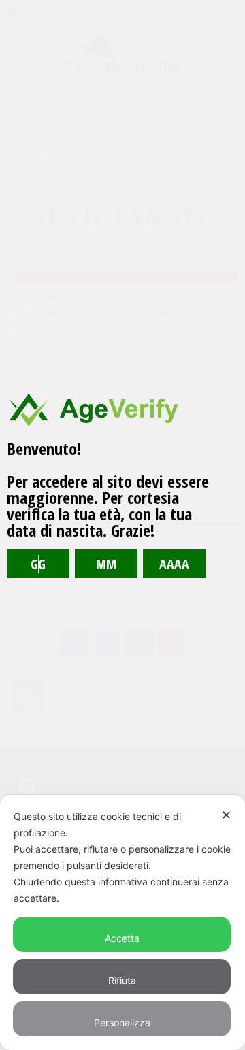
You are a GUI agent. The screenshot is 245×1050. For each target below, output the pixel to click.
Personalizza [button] (122, 1022)
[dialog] (122, 922)
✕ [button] (226, 815)
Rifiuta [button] (122, 980)
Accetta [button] (122, 938)
